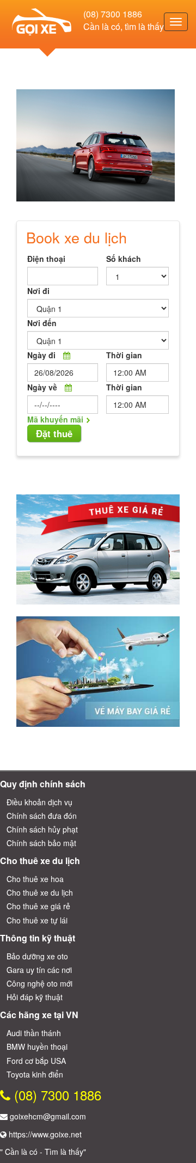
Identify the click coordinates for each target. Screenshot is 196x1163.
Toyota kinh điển (35, 1074)
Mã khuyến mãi (55, 419)
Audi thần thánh (34, 1032)
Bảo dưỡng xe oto (37, 956)
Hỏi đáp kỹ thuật (35, 996)
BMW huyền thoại (37, 1046)
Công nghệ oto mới (39, 983)
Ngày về (42, 387)
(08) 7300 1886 (112, 14)
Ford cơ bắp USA (36, 1060)
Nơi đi (38, 290)
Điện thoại (46, 258)
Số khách (123, 258)
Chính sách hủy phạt (42, 829)
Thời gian (124, 355)
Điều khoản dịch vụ (39, 802)
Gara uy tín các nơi (39, 969)
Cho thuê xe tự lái (37, 920)
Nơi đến (42, 322)
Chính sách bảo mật (41, 842)
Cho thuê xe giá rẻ (38, 906)
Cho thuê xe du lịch (40, 892)
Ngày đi (41, 355)
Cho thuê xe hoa (35, 878)
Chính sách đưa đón (42, 815)
